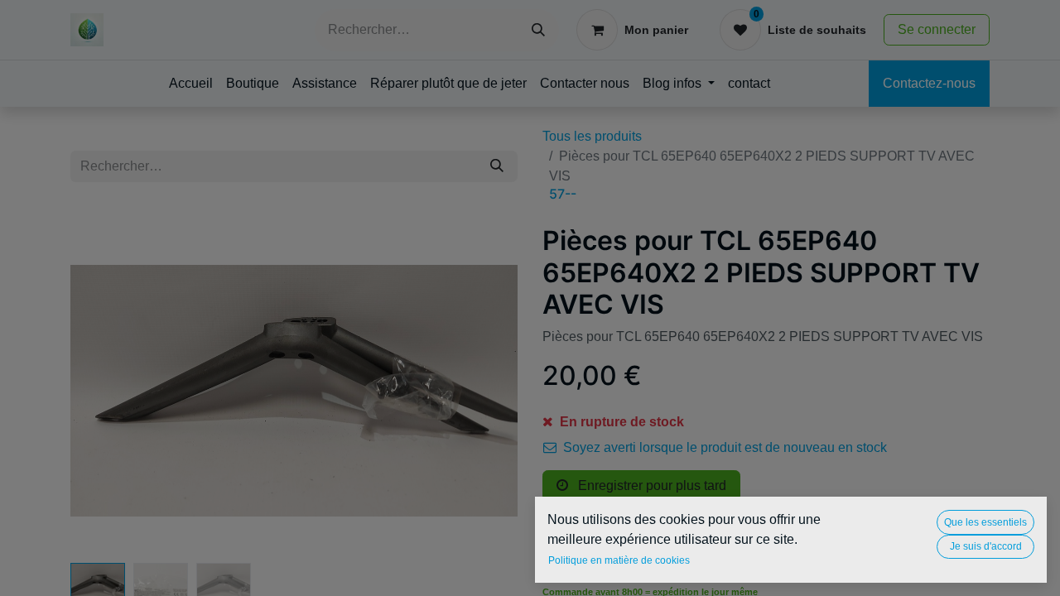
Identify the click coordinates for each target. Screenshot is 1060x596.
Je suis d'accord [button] (986, 546)
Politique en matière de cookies (619, 560)
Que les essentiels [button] (985, 522)
